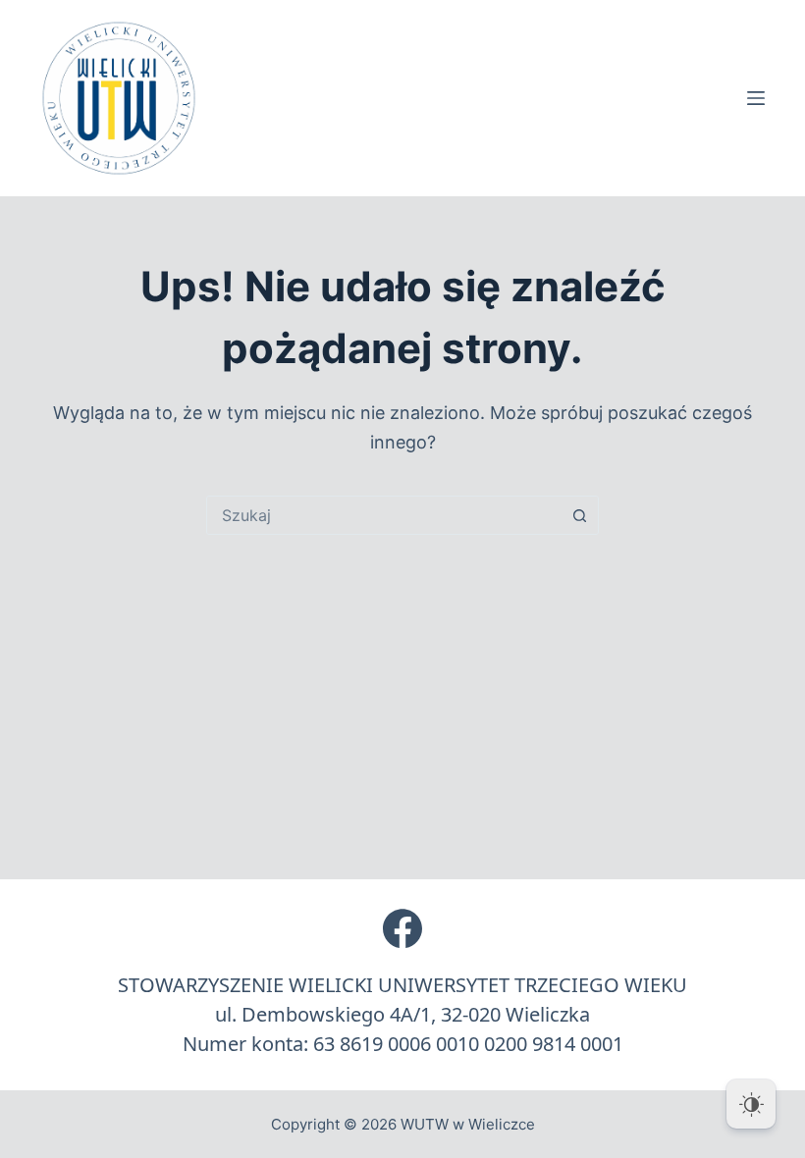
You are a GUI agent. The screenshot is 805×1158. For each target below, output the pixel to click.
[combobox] (384, 515)
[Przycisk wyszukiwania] (579, 515)
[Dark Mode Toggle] (751, 1104)
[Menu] (756, 98)
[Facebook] (402, 928)
